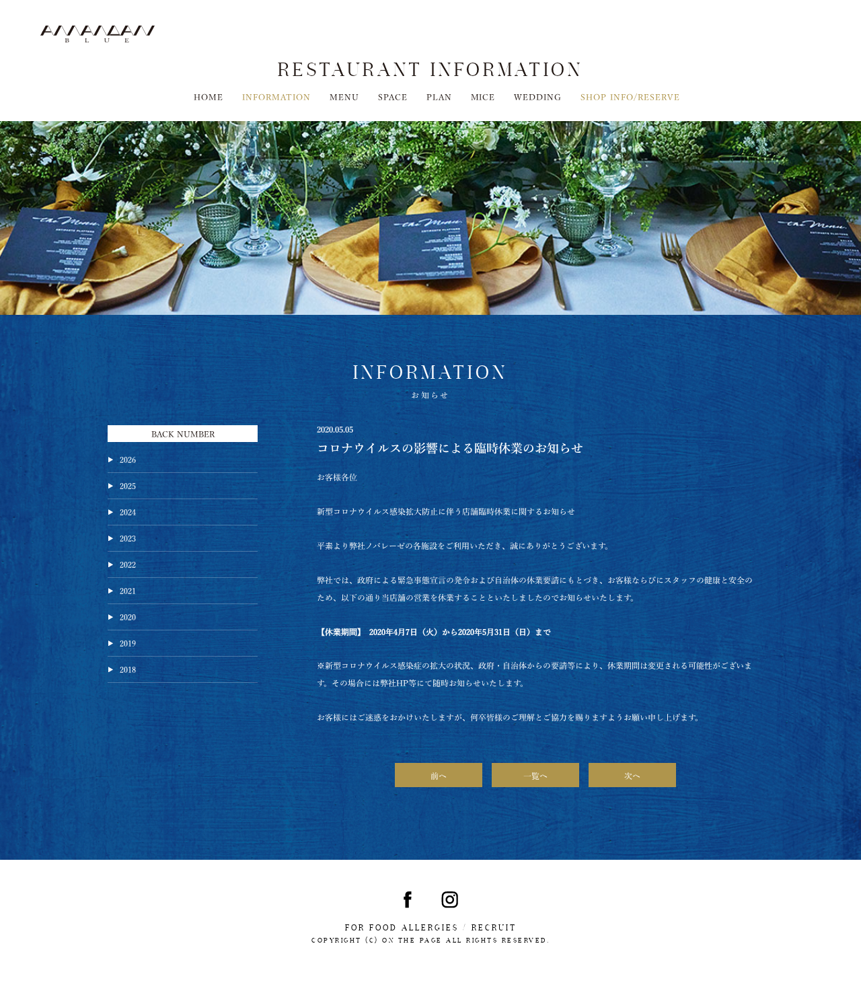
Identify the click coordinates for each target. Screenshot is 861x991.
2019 (128, 642)
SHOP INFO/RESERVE (630, 96)
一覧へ (535, 775)
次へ (632, 775)
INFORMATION (276, 96)
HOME (208, 96)
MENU (344, 96)
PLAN (439, 96)
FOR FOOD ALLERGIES (402, 928)
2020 (128, 616)
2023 (128, 537)
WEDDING (538, 96)
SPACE (393, 96)
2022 (128, 564)
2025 (128, 485)
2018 (128, 668)
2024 (128, 511)
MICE (483, 96)
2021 (128, 590)
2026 (128, 459)
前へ (438, 775)
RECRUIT (494, 928)
